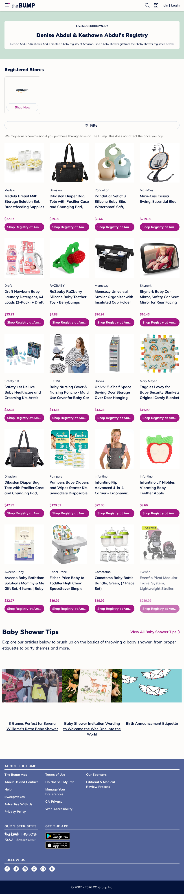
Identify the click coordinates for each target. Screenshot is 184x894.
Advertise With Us (18, 804)
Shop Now (22, 107)
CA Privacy (53, 801)
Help (8, 789)
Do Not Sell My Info (59, 782)
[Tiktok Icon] (16, 869)
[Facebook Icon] (7, 869)
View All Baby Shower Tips (153, 632)
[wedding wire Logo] (26, 839)
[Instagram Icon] (25, 869)
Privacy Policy (15, 812)
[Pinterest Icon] (34, 869)
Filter (94, 125)
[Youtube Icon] (43, 869)
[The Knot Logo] (11, 834)
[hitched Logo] (8, 839)
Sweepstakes (14, 797)
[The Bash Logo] (30, 834)
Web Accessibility (58, 809)
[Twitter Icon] (52, 869)
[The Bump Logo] (23, 5)
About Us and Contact (21, 782)
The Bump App (15, 775)
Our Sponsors (96, 775)
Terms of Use (55, 775)
